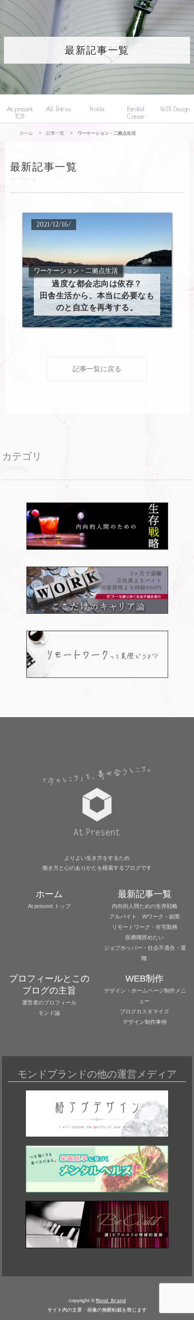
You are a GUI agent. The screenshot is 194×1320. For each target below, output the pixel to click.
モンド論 (49, 1013)
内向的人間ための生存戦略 (145, 906)
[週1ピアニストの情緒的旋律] (96, 1225)
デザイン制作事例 (145, 1022)
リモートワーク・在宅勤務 (145, 927)
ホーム (26, 133)
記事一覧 (55, 133)
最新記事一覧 (97, 50)
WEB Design (175, 109)
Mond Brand (111, 1301)
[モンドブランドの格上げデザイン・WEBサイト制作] (96, 1115)
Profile (97, 109)
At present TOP (19, 112)
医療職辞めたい (144, 937)
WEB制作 (144, 979)
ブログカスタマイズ (144, 1011)
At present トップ (49, 906)
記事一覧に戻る (97, 369)
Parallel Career (136, 112)
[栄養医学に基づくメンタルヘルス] (96, 1170)
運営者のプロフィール (49, 1002)
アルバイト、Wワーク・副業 (144, 916)
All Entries (58, 109)
